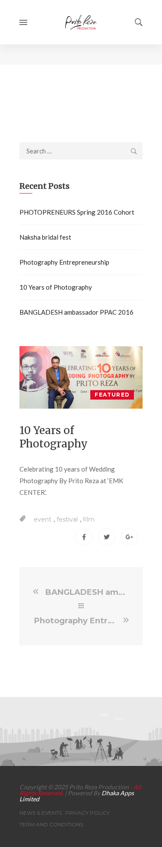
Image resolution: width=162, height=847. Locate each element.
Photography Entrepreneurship (64, 262)
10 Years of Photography (55, 287)
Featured (112, 394)
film (89, 519)
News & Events (40, 812)
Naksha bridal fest (45, 237)
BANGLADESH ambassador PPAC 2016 (76, 312)
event (42, 519)
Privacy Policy (87, 812)
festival (67, 519)
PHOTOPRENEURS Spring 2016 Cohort (76, 212)
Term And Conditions (51, 824)
